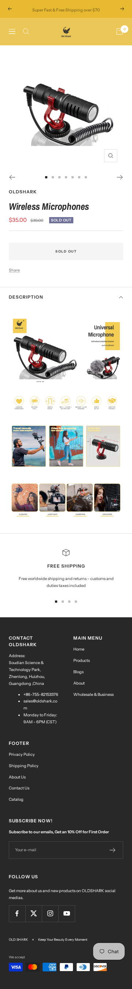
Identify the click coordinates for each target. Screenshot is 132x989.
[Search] (26, 31)
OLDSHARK (23, 191)
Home (78, 649)
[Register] (113, 850)
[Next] (120, 177)
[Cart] (119, 31)
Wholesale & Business (93, 694)
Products (81, 660)
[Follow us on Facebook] (17, 913)
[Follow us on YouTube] (66, 913)
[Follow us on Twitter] (33, 913)
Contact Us (19, 788)
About (79, 683)
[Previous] (12, 177)
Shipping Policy (23, 765)
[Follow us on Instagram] (50, 913)
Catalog (16, 799)
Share (14, 270)
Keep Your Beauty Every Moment (62, 939)
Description (26, 297)
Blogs (78, 671)
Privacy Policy (22, 754)
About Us (17, 777)
